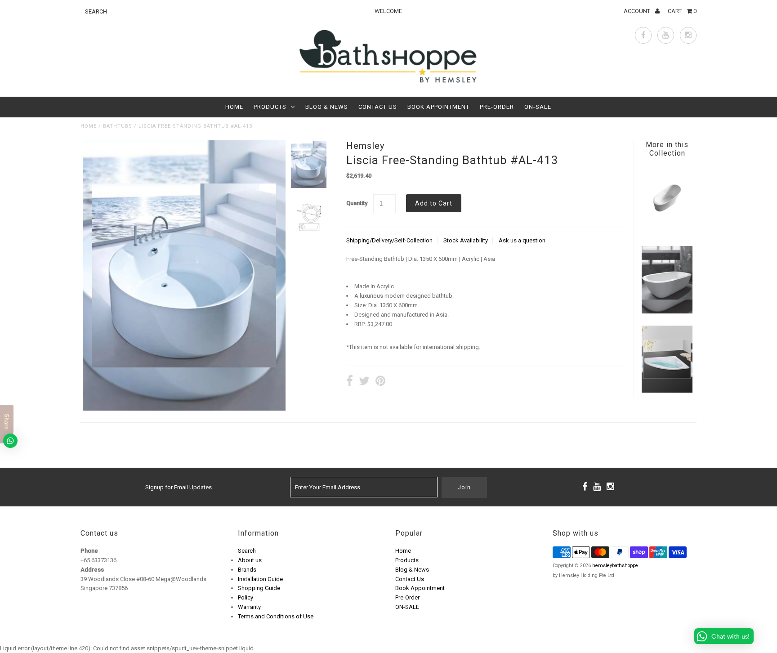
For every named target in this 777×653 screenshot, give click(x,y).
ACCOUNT (638, 11)
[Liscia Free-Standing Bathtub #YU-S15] (667, 231)
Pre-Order (497, 106)
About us (250, 560)
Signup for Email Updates (178, 487)
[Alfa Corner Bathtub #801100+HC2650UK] (667, 390)
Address (92, 569)
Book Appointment (438, 106)
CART (682, 11)
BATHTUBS (117, 126)
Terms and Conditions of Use (275, 616)
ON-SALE (537, 106)
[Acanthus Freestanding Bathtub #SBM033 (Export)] (667, 311)
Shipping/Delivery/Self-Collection (389, 240)
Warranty (249, 607)
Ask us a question (522, 240)
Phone (89, 550)
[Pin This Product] (380, 382)
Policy (245, 597)
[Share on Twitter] (364, 382)
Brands (247, 569)
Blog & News (326, 106)
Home (234, 106)
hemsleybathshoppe (615, 565)
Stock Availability (465, 240)
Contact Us (377, 106)
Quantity (356, 203)
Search (247, 550)
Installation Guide (260, 579)
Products (270, 106)
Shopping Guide (259, 588)
